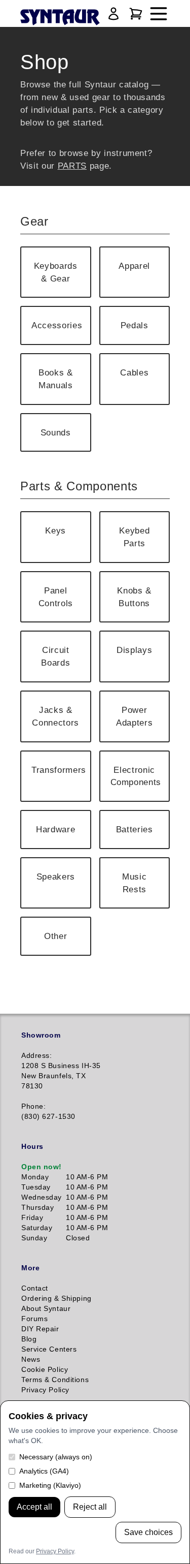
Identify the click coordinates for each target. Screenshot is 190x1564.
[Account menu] (113, 14)
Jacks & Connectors (55, 716)
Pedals (134, 325)
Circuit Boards (55, 656)
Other (55, 936)
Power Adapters (134, 716)
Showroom (40, 1035)
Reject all (90, 1507)
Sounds (56, 432)
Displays (134, 649)
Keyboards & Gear (56, 272)
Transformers (58, 769)
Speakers (55, 876)
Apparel (134, 265)
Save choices (148, 1532)
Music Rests (134, 883)
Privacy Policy (55, 1551)
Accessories (56, 325)
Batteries (134, 829)
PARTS (72, 165)
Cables (134, 372)
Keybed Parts (134, 537)
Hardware (55, 829)
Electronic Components (136, 776)
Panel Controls (56, 597)
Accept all (34, 1507)
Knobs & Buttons (134, 597)
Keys (55, 530)
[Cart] (136, 14)
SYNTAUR (59, 18)
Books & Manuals (56, 379)
